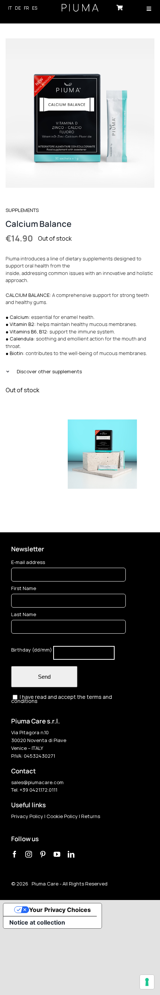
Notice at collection (37, 922)
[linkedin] (71, 854)
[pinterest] (42, 854)
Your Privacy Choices (60, 909)
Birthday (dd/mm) (31, 650)
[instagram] (28, 854)
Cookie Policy (62, 816)
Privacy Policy (27, 816)
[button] (80, 371)
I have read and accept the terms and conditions (61, 699)
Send (44, 677)
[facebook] (14, 854)
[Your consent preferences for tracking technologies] (147, 982)
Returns (90, 816)
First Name (23, 588)
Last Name (23, 614)
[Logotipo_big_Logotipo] (80, 7)
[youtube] (57, 854)
